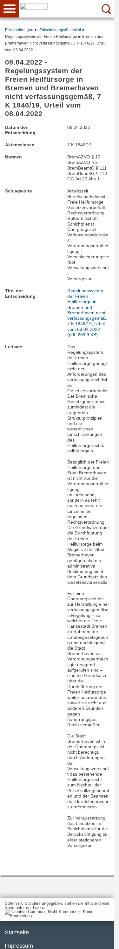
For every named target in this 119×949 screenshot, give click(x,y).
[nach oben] (104, 939)
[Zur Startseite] (68, 8)
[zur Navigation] (9, 8)
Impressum (19, 946)
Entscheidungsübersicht (60, 30)
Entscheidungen (19, 30)
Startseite (17, 932)
